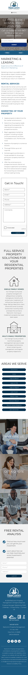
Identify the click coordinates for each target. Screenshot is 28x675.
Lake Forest (14, 392)
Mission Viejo (14, 396)
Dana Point (14, 369)
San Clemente (14, 409)
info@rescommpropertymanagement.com (14, 661)
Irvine (14, 374)
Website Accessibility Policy (14, 663)
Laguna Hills (14, 383)
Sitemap (6, 607)
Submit (14, 44)
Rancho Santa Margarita (14, 405)
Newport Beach (14, 401)
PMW (24, 605)
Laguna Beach (14, 378)
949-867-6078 (14, 624)
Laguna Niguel (14, 387)
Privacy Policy (14, 607)
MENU (14, 12)
